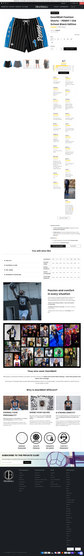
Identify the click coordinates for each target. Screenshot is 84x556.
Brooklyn (68, 477)
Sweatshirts (21, 475)
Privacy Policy (37, 484)
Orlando (68, 520)
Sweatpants (21, 484)
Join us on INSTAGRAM (55, 479)
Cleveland (68, 484)
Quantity (53, 46)
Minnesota (68, 511)
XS (51, 39)
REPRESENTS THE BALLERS (13, 274)
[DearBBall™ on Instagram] (5, 3)
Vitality (56, 6)
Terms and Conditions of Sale (41, 479)
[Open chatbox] (81, 553)
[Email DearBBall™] (7, 3)
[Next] (48, 35)
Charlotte (68, 479)
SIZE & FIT (9, 260)
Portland (68, 526)
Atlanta (67, 472)
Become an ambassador (56, 486)
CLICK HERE (23, 1)
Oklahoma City (69, 517)
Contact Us (37, 472)
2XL (68, 39)
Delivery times (37, 475)
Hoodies (20, 477)
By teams (25, 6)
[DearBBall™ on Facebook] (3, 3)
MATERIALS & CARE (11, 265)
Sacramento (68, 529)
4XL (52, 42)
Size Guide (53, 472)
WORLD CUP (17, 1)
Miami (67, 506)
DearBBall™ (8, 552)
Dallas (67, 486)
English (63, 3)
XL (64, 39)
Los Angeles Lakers (70, 502)
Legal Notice (37, 477)
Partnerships (64, 6)
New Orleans (68, 513)
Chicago (68, 481)
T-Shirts (20, 472)
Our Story (52, 481)
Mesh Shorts (21, 479)
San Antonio (68, 531)
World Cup (4, 6)
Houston (68, 495)
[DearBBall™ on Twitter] (1, 3)
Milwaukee (68, 508)
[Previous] (4, 35)
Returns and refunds (39, 481)
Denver (67, 488)
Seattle (67, 533)
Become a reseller (54, 484)
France (67, 542)
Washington (68, 540)
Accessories (21, 488)
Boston (67, 475)
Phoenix (67, 524)
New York (68, 515)
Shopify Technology (23, 552)
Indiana (67, 497)
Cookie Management (39, 486)
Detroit (67, 490)
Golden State (69, 493)
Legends (68, 544)
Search (52, 475)
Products (18, 6)
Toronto (67, 535)
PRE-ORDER (9, 270)
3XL (71, 39)
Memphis (68, 504)
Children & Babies (22, 486)
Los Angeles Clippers (70, 499)
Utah (67, 538)
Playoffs (11, 6)
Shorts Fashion (22, 481)
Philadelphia (68, 522)
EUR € (77, 549)
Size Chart (77, 34)
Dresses (20, 490)
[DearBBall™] (42, 6)
